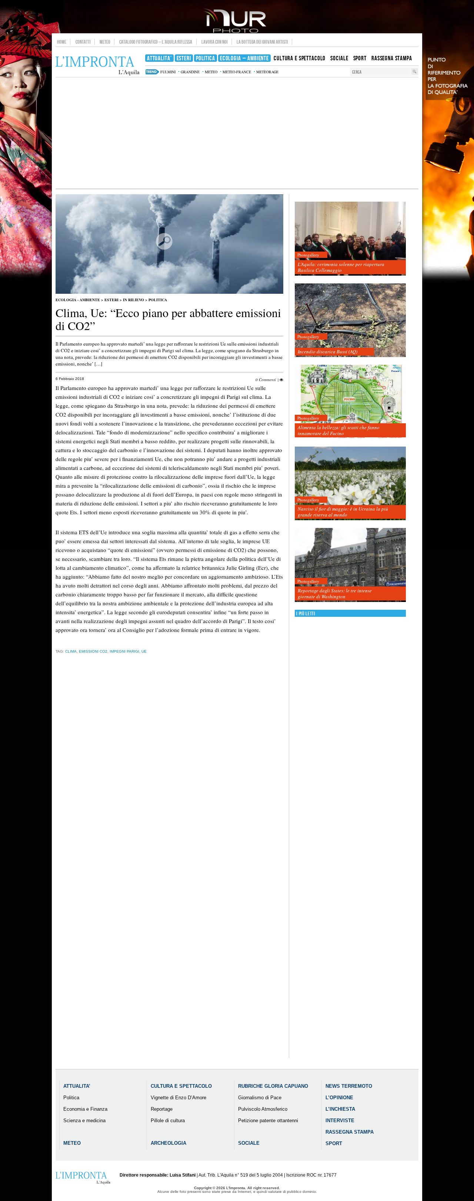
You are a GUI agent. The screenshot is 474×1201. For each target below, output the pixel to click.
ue (144, 651)
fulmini (168, 71)
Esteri (111, 299)
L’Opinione (339, 1097)
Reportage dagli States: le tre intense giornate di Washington (335, 593)
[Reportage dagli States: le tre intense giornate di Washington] (350, 565)
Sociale (249, 1143)
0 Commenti (266, 379)
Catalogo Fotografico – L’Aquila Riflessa (155, 42)
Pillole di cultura (168, 1120)
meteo (211, 71)
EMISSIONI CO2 (93, 651)
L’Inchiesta (340, 1109)
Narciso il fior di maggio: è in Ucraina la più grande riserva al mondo (343, 512)
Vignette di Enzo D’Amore (178, 1097)
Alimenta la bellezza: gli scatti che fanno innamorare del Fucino (339, 430)
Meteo (105, 42)
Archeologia (168, 1143)
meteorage (267, 71)
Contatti (83, 42)
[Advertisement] (237, 133)
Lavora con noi (214, 42)
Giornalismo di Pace (259, 1097)
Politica (157, 299)
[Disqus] (169, 775)
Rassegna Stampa (350, 1132)
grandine (190, 71)
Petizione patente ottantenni (268, 1120)
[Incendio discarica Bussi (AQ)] (350, 320)
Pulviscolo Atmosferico (262, 1109)
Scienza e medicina (84, 1120)
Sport (334, 1143)
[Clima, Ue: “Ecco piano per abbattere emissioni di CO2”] (169, 292)
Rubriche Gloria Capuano (273, 1086)
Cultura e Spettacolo (181, 1086)
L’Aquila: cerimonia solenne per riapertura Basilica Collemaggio (341, 267)
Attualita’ (76, 1086)
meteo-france (237, 71)
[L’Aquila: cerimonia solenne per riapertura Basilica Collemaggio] (350, 239)
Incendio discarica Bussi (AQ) (327, 351)
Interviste (340, 1120)
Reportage (162, 1109)
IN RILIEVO (133, 299)
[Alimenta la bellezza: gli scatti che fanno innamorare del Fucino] (350, 402)
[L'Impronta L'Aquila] (98, 66)
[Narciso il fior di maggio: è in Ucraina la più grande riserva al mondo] (350, 484)
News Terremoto (349, 1086)
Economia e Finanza (85, 1109)
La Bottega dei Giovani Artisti (262, 42)
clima (71, 651)
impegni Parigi (124, 651)
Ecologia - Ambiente (78, 299)
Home (61, 42)
